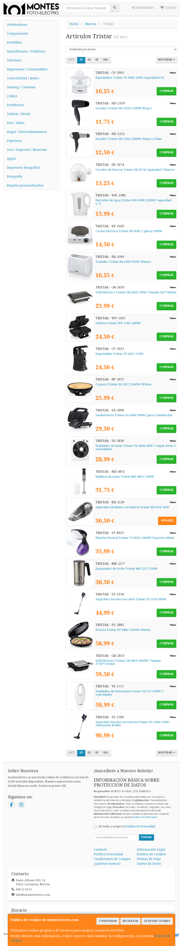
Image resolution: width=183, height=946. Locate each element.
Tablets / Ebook (18, 114)
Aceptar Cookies (157, 921)
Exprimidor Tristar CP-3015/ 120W (119, 353)
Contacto (100, 849)
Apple (11, 158)
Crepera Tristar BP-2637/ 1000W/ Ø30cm (123, 384)
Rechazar (130, 921)
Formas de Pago (149, 859)
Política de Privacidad (145, 817)
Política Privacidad (108, 854)
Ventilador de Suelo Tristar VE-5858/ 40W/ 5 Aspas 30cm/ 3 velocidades (136, 447)
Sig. (106, 59)
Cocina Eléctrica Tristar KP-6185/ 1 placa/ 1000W (129, 231)
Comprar (166, 90)
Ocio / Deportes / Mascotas (27, 149)
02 (89, 59)
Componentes (17, 33)
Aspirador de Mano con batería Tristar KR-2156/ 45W (132, 507)
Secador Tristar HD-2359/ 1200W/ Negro (124, 108)
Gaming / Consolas (21, 87)
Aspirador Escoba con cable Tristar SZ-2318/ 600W (131, 599)
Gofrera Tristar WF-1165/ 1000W (118, 323)
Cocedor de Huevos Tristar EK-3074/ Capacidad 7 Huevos (135, 169)
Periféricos (15, 105)
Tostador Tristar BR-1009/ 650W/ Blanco (123, 261)
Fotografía (14, 176)
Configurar (108, 921)
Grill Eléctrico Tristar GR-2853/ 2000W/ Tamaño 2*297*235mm (128, 662)
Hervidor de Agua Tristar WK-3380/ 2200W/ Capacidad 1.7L (133, 202)
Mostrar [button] (165, 59)
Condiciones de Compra (112, 859)
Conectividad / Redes (23, 78)
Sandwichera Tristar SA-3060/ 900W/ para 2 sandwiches (134, 415)
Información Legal (151, 849)
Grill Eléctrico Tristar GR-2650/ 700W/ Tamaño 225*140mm (136, 292)
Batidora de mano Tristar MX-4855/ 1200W (125, 476)
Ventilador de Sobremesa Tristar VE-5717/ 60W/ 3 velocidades (130, 693)
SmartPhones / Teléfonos (26, 51)
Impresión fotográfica (23, 167)
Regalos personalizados (25, 185)
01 (81, 59)
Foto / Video (16, 123)
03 (96, 59)
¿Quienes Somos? (107, 863)
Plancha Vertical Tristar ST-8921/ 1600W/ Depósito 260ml (135, 537)
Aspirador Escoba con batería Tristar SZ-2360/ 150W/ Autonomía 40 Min (133, 723)
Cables (12, 96)
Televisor (14, 60)
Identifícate (144, 7)
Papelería (14, 141)
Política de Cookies (151, 854)
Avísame (167, 520)
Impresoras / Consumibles (27, 69)
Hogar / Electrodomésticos (27, 132)
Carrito (170, 7)
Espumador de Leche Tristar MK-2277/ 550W (126, 568)
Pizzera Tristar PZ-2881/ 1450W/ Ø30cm (123, 629)
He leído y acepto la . (127, 826)
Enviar (146, 837)
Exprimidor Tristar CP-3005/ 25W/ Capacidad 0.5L (130, 77)
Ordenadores (17, 24)
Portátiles (14, 42)
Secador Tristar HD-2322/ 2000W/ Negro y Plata (129, 139)
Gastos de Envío (149, 863)
